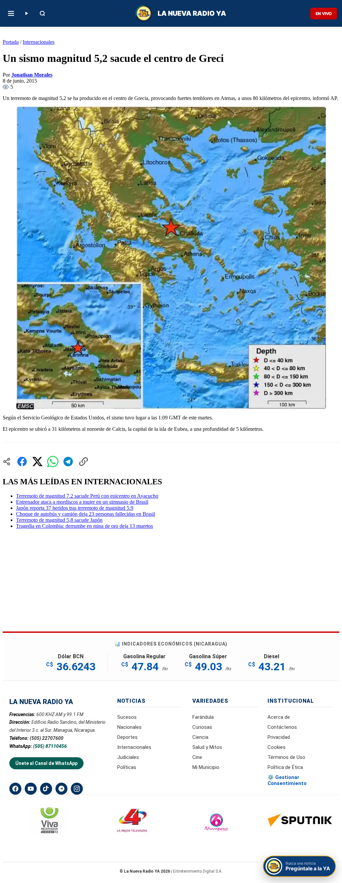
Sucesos (127, 717)
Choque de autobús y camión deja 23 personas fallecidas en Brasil (85, 514)
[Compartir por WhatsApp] (52, 461)
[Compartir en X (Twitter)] (37, 461)
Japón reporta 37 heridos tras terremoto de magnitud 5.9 (74, 508)
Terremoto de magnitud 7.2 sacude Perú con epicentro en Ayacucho (87, 496)
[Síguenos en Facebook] (15, 789)
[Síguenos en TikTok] (46, 789)
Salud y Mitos (207, 747)
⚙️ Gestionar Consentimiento (287, 780)
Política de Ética (285, 767)
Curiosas (202, 727)
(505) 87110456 (50, 746)
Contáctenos (282, 727)
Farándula (203, 717)
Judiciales (128, 757)
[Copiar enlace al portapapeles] (83, 461)
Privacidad (279, 737)
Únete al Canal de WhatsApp (46, 763)
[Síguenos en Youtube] (31, 789)
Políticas (126, 767)
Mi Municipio (205, 767)
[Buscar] (42, 13)
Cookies (277, 747)
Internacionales (38, 42)
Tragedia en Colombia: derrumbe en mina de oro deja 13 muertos (84, 526)
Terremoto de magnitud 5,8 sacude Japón (59, 520)
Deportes (127, 737)
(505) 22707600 (46, 738)
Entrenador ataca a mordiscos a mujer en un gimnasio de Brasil (82, 502)
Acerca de (279, 717)
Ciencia (200, 737)
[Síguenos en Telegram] (61, 789)
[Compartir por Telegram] (68, 461)
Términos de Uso (286, 757)
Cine (197, 757)
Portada (11, 42)
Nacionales (129, 727)
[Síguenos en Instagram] (77, 789)
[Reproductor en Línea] (26, 13)
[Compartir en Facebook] (22, 461)
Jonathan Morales (31, 75)
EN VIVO (324, 13)
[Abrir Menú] (11, 13)
